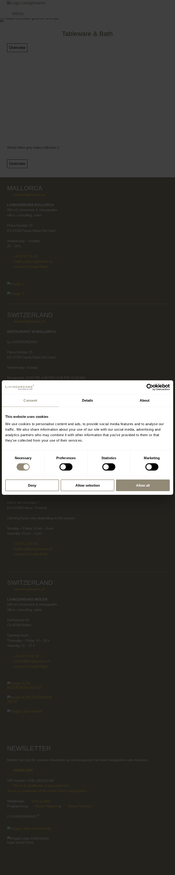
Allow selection (87, 485)
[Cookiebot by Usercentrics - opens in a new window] (150, 387)
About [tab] (145, 400)
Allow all (143, 485)
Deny (32, 485)
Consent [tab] (30, 400)
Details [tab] (87, 400)
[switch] (65, 467)
